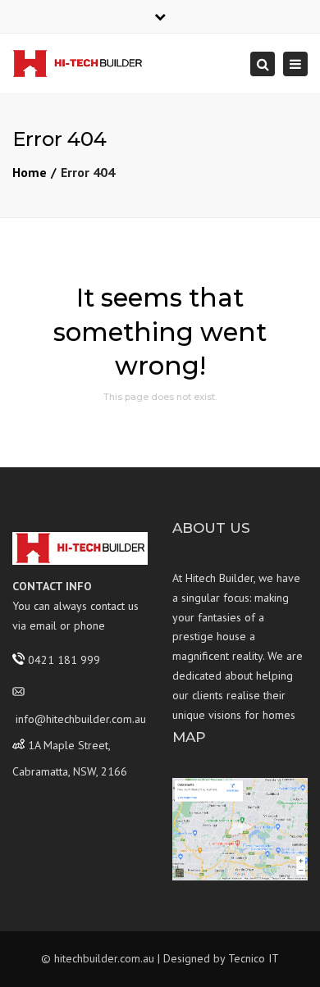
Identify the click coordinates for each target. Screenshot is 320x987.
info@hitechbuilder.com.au (81, 719)
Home (29, 172)
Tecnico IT (253, 958)
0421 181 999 (64, 659)
